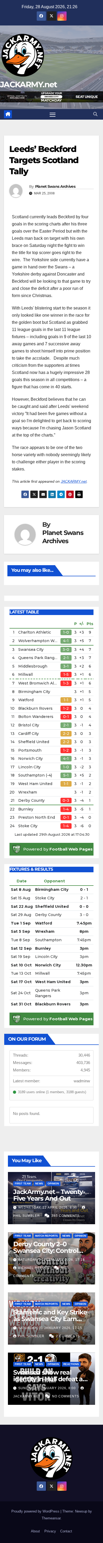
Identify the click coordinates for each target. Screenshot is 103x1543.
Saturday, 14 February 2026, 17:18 (51, 1260)
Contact (66, 1531)
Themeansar (51, 1518)
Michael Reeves (34, 1268)
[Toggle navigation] (52, 114)
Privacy (50, 1531)
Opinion (53, 1183)
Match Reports (46, 1235)
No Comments (65, 1396)
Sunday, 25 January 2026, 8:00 (47, 1388)
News (39, 1183)
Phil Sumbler (31, 1336)
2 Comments (68, 1336)
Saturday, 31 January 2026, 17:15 (50, 1328)
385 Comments (65, 1216)
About (35, 1531)
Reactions (71, 1364)
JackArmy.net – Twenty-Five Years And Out (49, 1195)
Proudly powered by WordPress (35, 1511)
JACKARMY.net (28, 84)
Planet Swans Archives (55, 186)
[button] (95, 114)
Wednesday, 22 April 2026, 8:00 (48, 1207)
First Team (23, 1183)
